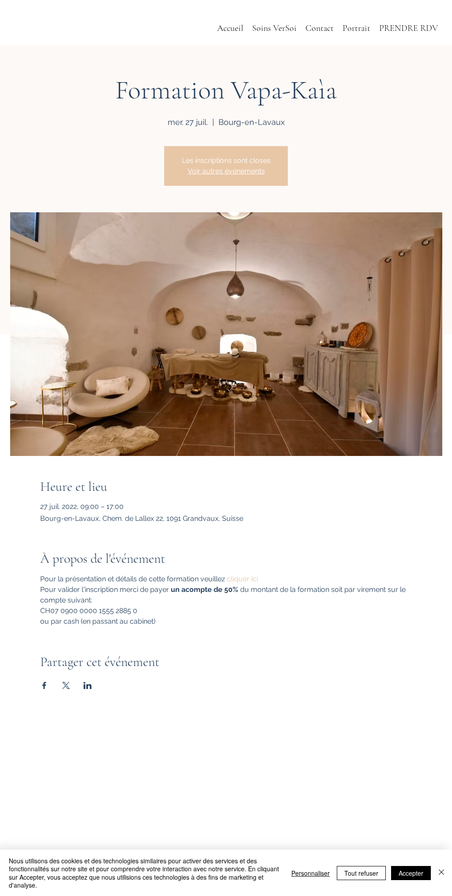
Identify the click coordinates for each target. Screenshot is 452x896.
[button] (356, 28)
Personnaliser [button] (310, 873)
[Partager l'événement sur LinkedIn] (87, 685)
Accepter (411, 873)
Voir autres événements (226, 171)
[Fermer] (441, 873)
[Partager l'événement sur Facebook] (44, 685)
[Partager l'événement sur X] (66, 685)
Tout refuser (361, 873)
